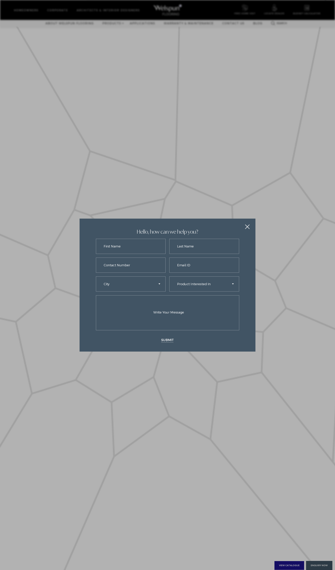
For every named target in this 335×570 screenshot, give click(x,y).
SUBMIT (167, 340)
